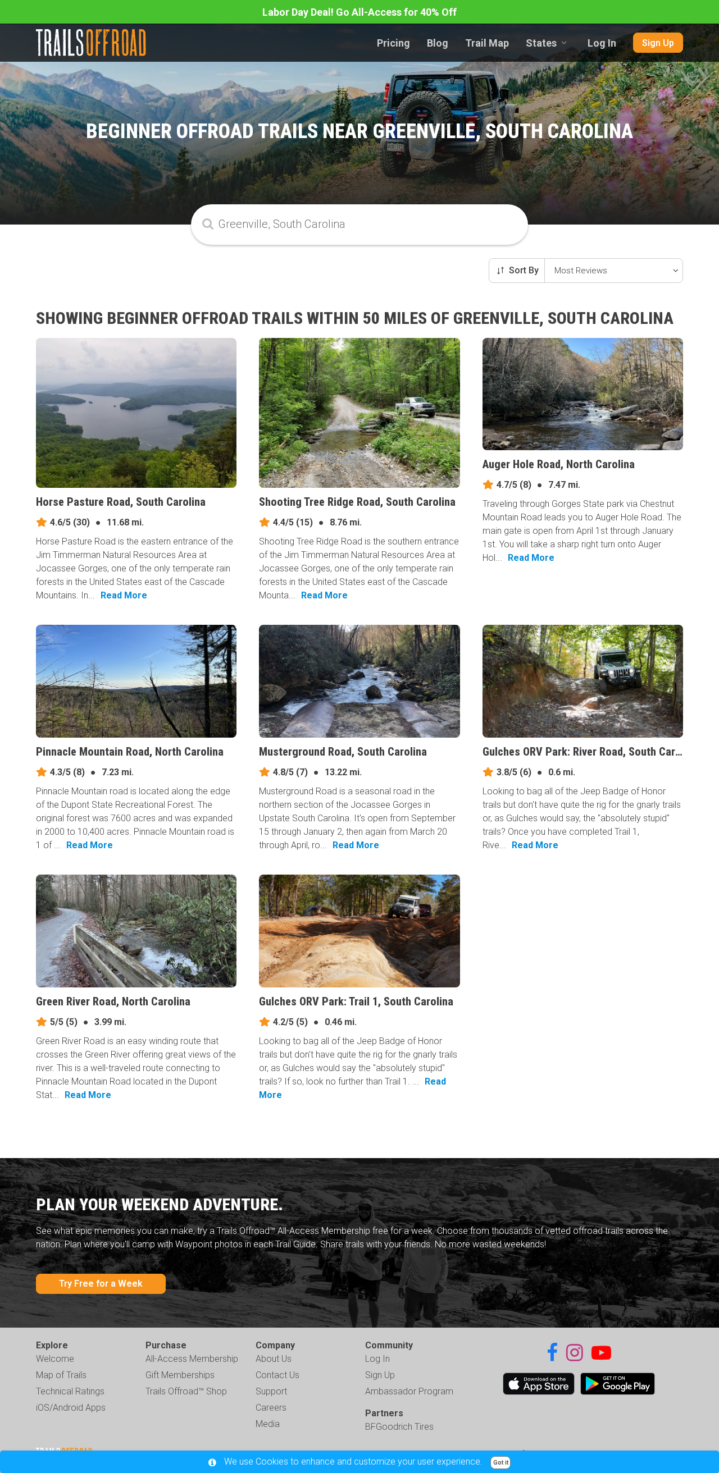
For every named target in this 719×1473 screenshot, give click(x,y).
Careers (271, 1407)
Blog (437, 43)
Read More (124, 595)
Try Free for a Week (101, 1283)
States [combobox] (541, 43)
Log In (602, 43)
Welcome (55, 1358)
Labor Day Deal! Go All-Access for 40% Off (359, 12)
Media (268, 1424)
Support (271, 1391)
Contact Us (277, 1375)
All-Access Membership (191, 1358)
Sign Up (658, 43)
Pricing (393, 43)
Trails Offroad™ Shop (186, 1391)
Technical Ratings (70, 1391)
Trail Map (487, 43)
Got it (500, 1462)
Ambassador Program (409, 1391)
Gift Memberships (180, 1375)
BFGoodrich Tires (399, 1426)
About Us (274, 1358)
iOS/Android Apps (71, 1407)
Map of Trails (61, 1375)
